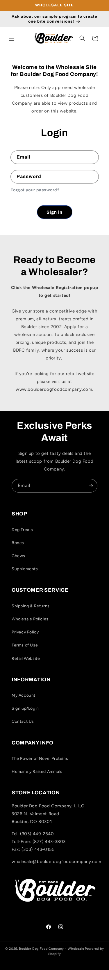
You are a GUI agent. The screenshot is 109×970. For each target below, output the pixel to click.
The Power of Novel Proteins (40, 758)
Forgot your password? (35, 190)
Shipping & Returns (31, 606)
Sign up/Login (25, 708)
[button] (11, 38)
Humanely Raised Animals (37, 771)
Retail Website (26, 658)
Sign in (54, 212)
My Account (23, 695)
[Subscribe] (90, 486)
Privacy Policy (25, 632)
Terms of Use (25, 645)
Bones (18, 542)
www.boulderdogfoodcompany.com (54, 389)
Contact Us (23, 721)
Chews (18, 555)
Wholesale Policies (30, 619)
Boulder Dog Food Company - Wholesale (51, 949)
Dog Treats (22, 529)
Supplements (25, 568)
